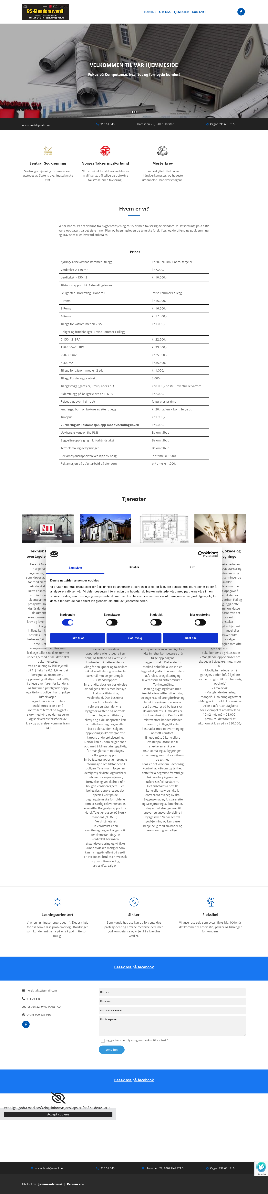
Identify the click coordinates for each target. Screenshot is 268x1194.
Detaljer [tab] (134, 567)
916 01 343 (107, 124)
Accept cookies (58, 1114)
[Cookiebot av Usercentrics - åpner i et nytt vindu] (201, 554)
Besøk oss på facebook (134, 967)
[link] (58, 1098)
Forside (150, 12)
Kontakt (199, 12)
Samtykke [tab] (75, 567)
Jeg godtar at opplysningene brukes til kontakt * (137, 1040)
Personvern (75, 1184)
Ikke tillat (78, 638)
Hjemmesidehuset (49, 1184)
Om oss (164, 12)
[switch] (112, 622)
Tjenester (181, 12)
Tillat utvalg (134, 638)
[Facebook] (241, 12)
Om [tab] (192, 567)
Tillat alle (190, 638)
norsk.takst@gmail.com (50, 1168)
